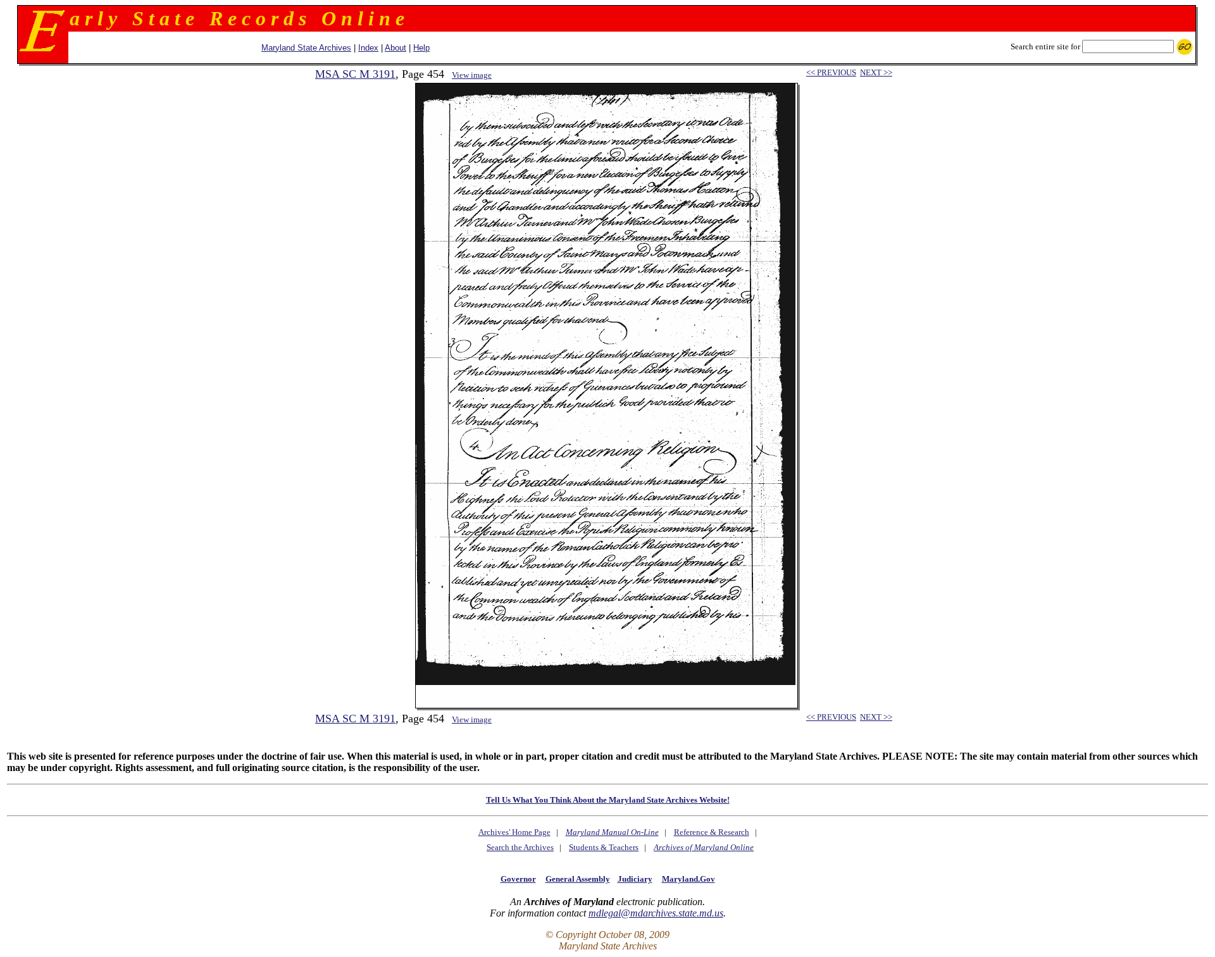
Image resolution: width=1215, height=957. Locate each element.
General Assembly (577, 879)
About (395, 47)
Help (421, 47)
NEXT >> (876, 72)
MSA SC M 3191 (355, 74)
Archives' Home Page (514, 832)
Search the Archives (520, 847)
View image (472, 75)
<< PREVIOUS (831, 72)
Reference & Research (711, 832)
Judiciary (635, 879)
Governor (518, 879)
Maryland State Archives (306, 47)
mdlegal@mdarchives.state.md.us (656, 913)
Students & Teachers (604, 847)
